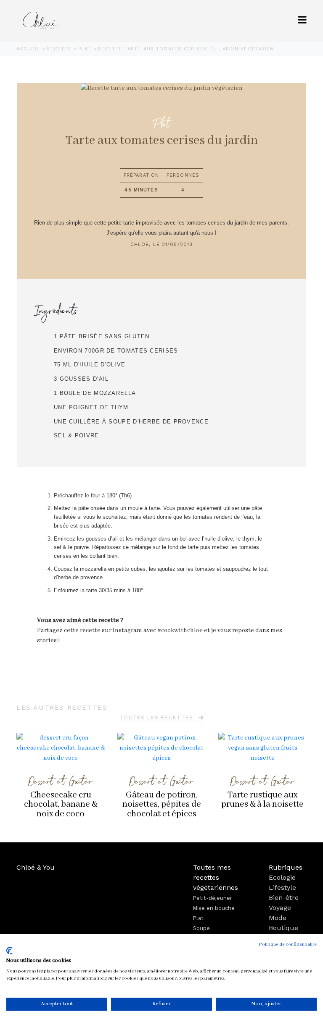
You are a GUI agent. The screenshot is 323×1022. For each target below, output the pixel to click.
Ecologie (282, 877)
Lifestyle (282, 887)
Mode (277, 918)
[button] (302, 20)
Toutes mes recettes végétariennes (215, 877)
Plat (85, 49)
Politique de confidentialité (288, 944)
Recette (60, 49)
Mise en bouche (214, 908)
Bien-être (284, 898)
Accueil (29, 49)
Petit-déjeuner (212, 898)
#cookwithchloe (180, 630)
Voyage (280, 908)
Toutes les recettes (157, 717)
